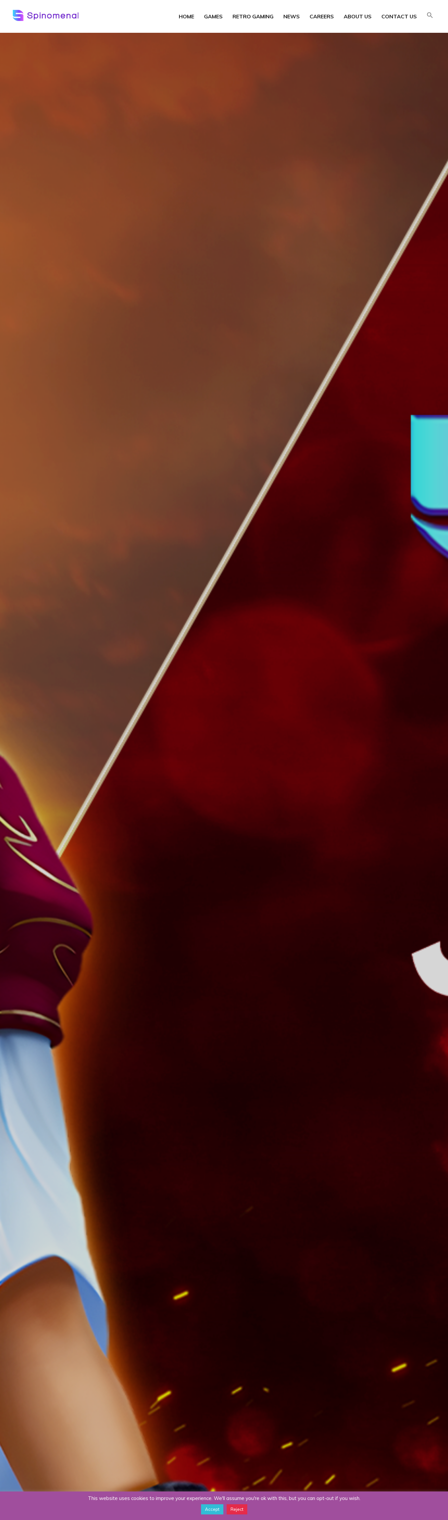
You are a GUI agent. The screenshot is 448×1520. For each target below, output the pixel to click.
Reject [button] (237, 1509)
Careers (322, 16)
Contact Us (399, 16)
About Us (358, 16)
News (291, 16)
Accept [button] (212, 1509)
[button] (430, 16)
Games (213, 16)
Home (186, 16)
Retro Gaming (253, 16)
